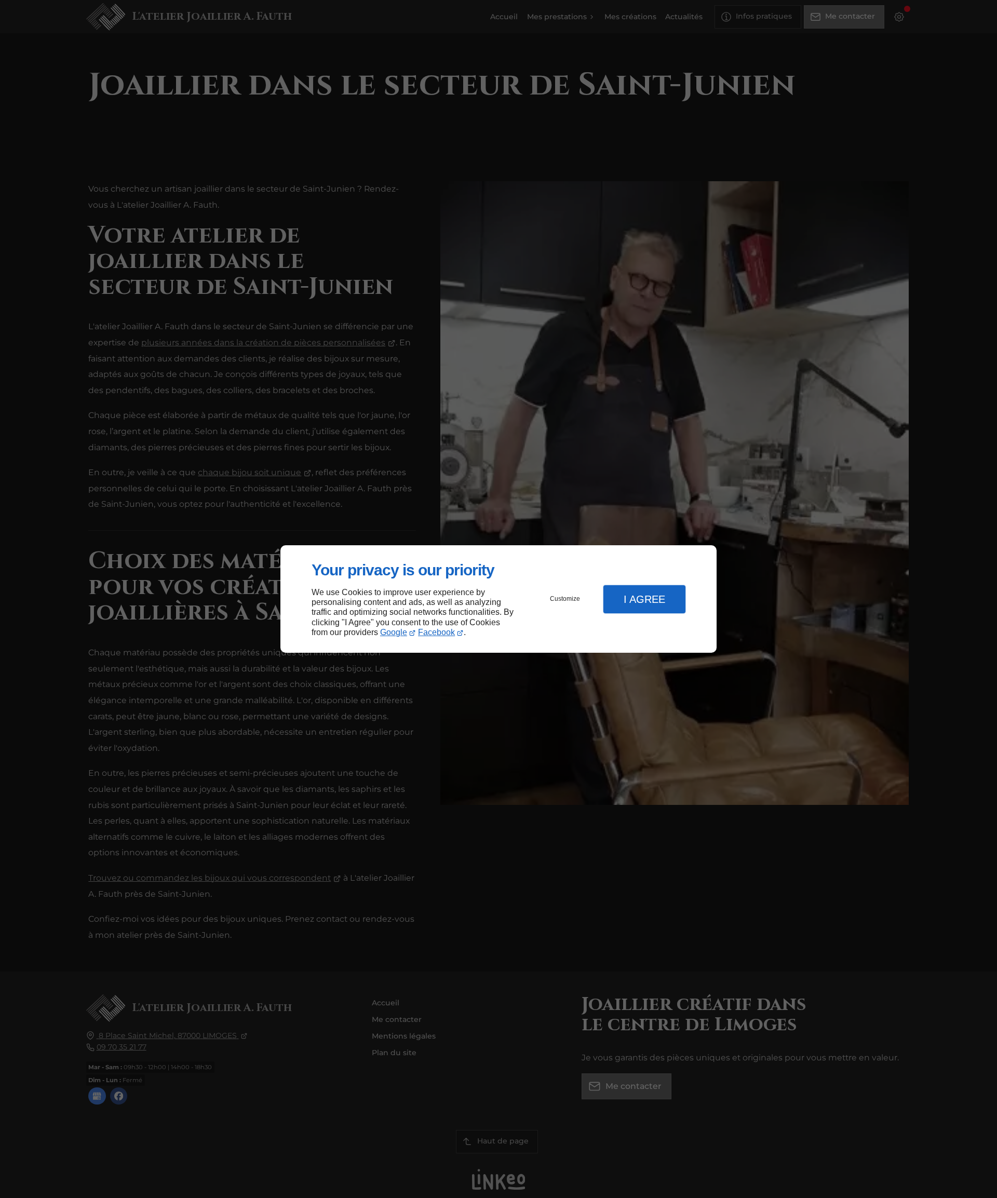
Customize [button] (565, 598)
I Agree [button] (644, 599)
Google (393, 632)
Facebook (436, 632)
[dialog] (498, 599)
